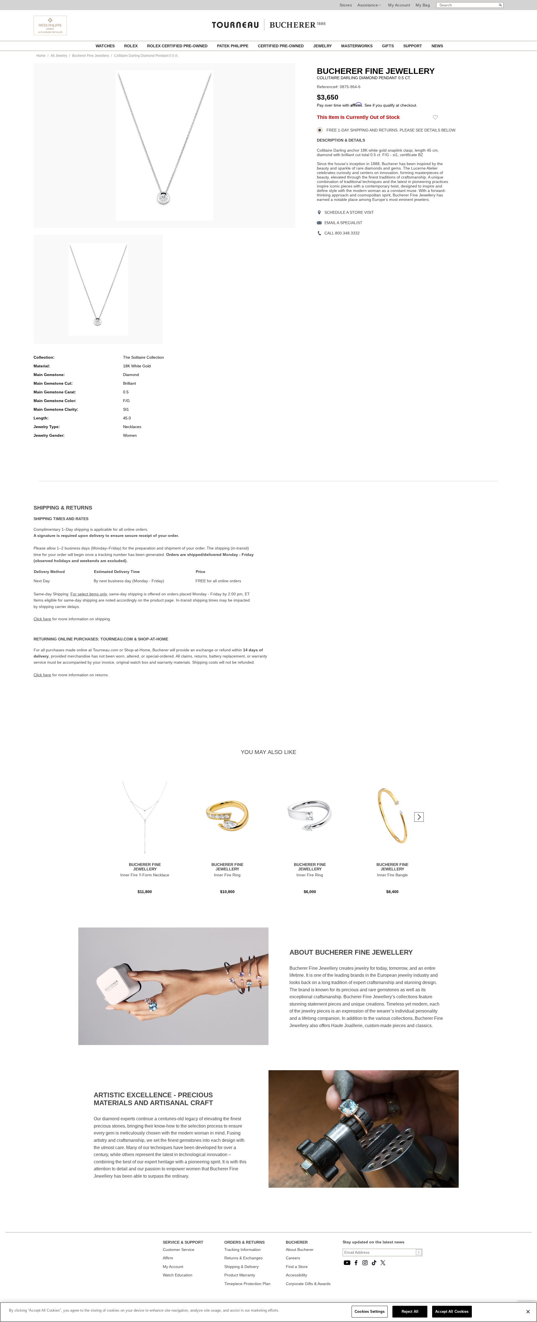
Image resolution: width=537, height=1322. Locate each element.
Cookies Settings (370, 1311)
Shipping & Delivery (241, 1266)
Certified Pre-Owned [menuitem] (281, 46)
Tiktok (374, 1262)
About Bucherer (300, 1249)
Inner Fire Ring (227, 875)
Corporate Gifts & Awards (308, 1283)
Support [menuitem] (413, 46)
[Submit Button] (418, 1252)
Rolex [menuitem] (131, 46)
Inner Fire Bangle (392, 875)
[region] (268, 1312)
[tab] (151, 508)
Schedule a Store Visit (349, 212)
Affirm (168, 1258)
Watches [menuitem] (106, 46)
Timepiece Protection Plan (247, 1283)
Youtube (347, 1262)
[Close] (528, 1311)
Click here (42, 619)
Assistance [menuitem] (367, 5)
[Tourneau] (268, 23)
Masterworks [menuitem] (357, 46)
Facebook (356, 1262)
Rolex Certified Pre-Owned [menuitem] (178, 46)
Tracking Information (242, 1249)
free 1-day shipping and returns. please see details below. (390, 130)
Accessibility (296, 1275)
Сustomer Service (178, 1249)
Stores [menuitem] (346, 5)
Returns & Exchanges (243, 1258)
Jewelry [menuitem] (323, 46)
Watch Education (177, 1275)
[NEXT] (419, 817)
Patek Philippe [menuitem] (233, 46)
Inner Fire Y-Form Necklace (144, 875)
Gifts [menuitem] (388, 46)
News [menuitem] (437, 46)
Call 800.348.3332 (342, 233)
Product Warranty (239, 1275)
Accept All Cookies (451, 1311)
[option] (98, 289)
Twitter (383, 1262)
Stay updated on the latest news (373, 1242)
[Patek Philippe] (50, 34)
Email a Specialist (343, 222)
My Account (399, 5)
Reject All (410, 1311)
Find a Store (297, 1266)
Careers (293, 1258)
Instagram (365, 1262)
